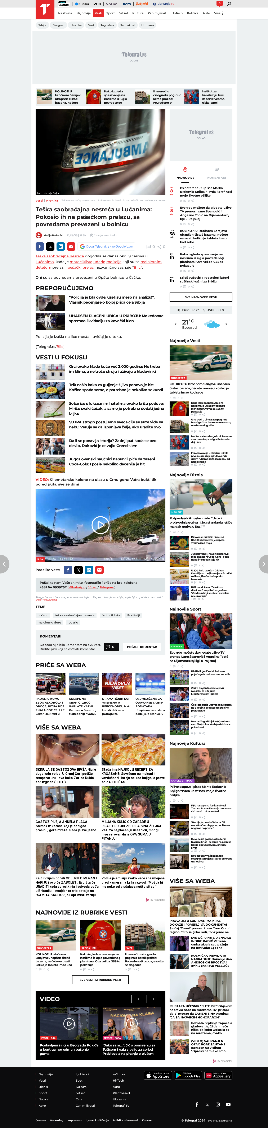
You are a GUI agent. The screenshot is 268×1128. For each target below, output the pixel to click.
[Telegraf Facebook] (197, 1104)
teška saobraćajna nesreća (74, 615)
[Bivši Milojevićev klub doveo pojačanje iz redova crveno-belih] (179, 677)
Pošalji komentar (142, 647)
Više (217, 13)
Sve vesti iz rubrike (100, 979)
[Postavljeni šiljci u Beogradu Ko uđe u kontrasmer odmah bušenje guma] (69, 1023)
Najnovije (185, 340)
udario (99, 262)
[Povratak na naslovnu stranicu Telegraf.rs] (45, 9)
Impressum (74, 1120)
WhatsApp (76, 587)
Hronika (52, 200)
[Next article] (263, 564)
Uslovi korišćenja (46, 599)
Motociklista (111, 615)
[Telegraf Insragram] (218, 1104)
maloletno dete (49, 622)
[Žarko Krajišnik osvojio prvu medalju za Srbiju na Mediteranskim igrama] (179, 694)
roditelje (113, 262)
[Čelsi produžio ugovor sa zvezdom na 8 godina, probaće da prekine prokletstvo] (179, 710)
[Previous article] (4, 564)
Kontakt (147, 1120)
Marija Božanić (53, 235)
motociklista (81, 262)
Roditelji (133, 615)
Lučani (43, 615)
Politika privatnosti (125, 1120)
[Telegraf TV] (228, 1104)
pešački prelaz (81, 267)
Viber (92, 587)
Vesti (39, 200)
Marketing (56, 1120)
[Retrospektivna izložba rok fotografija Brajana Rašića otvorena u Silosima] (179, 861)
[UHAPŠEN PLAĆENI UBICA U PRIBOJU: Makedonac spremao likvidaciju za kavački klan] (50, 321)
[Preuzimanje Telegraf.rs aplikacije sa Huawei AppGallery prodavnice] (218, 1075)
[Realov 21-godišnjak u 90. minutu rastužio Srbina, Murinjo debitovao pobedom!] (179, 727)
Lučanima (45, 262)
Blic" (138, 267)
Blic (60, 347)
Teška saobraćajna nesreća (60, 256)
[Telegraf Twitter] (207, 1104)
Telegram (107, 587)
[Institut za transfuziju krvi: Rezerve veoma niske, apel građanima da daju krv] (191, 96)
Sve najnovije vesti (201, 297)
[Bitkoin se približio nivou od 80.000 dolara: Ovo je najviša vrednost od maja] (179, 543)
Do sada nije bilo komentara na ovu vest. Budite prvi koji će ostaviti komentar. (70, 647)
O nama (41, 1120)
